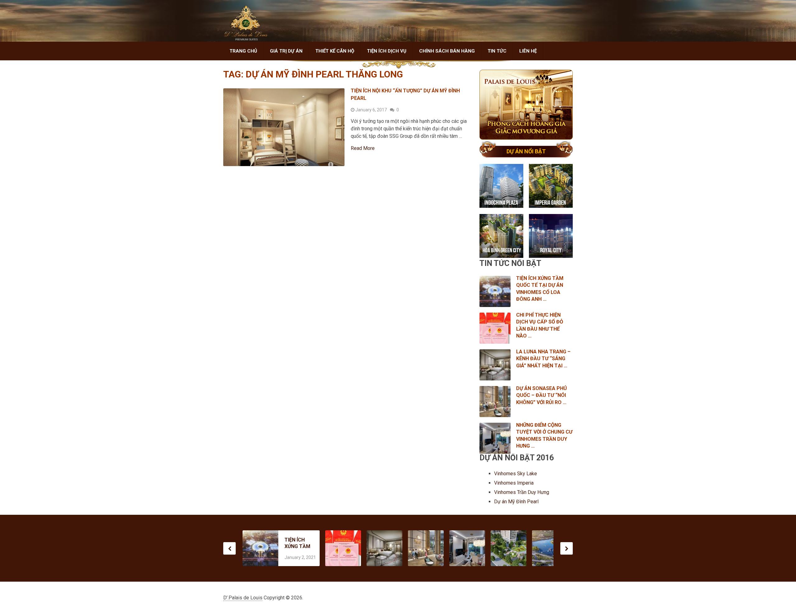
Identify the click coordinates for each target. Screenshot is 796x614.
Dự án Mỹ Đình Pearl (516, 502)
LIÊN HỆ (528, 51)
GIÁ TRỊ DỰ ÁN (286, 51)
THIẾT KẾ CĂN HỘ (334, 51)
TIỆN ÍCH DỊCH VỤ (386, 51)
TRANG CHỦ (243, 51)
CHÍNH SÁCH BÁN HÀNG (447, 51)
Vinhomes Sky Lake (516, 474)
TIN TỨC (497, 51)
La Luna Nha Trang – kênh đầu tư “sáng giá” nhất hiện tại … (543, 359)
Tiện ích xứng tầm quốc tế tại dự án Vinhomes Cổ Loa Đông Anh (297, 543)
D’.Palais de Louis (242, 598)
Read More (363, 148)
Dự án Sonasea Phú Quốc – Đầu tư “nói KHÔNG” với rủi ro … (541, 395)
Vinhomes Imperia (514, 483)
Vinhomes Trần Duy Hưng (522, 492)
